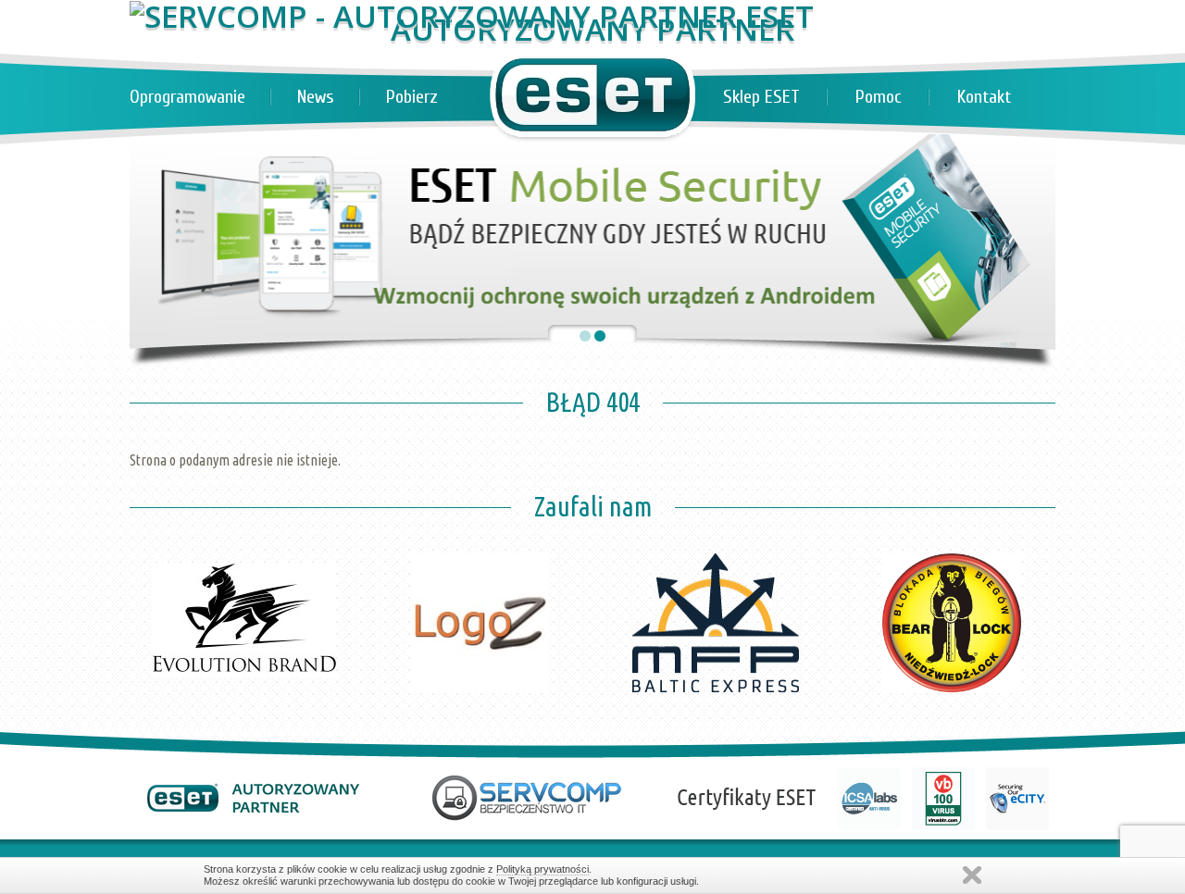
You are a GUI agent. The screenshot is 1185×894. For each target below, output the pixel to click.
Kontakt (984, 96)
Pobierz (412, 96)
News (315, 96)
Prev (153, 515)
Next (1031, 515)
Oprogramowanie (187, 96)
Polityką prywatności (542, 869)
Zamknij (972, 875)
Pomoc (878, 96)
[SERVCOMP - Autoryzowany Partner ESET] (472, 16)
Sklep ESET (761, 96)
